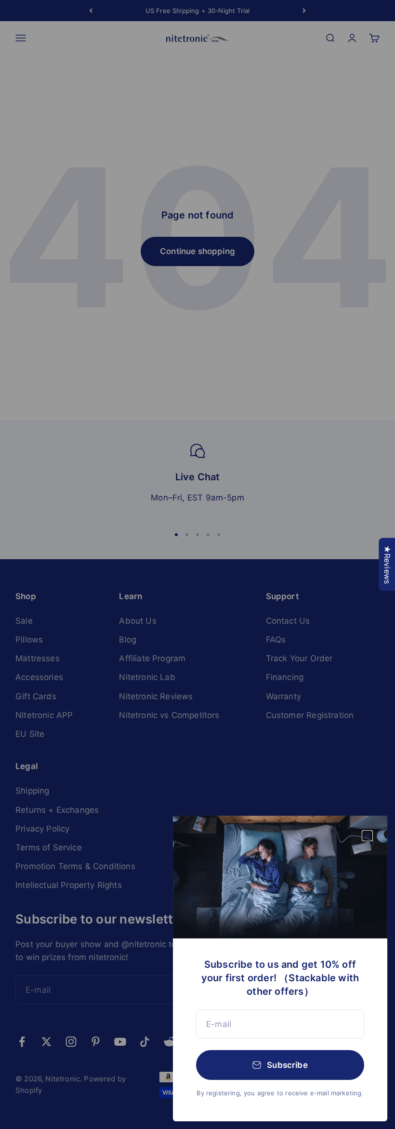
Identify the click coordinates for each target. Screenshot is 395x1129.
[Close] (367, 835)
